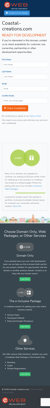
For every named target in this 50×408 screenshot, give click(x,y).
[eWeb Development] (13, 400)
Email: (4, 83)
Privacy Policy (8, 392)
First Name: (6, 59)
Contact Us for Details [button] (18, 13)
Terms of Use (35, 116)
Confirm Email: (8, 95)
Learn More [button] (25, 279)
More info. (17, 206)
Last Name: (6, 71)
